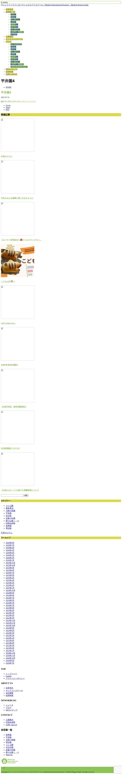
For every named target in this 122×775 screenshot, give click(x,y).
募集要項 (9, 508)
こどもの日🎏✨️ (8, 281)
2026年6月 (10, 548)
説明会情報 (10, 523)
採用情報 (9, 72)
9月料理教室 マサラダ (10, 448)
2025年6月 (10, 575)
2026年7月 (10, 545)
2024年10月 (10, 590)
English (8, 676)
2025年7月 (10, 573)
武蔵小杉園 (15, 29)
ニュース (9, 705)
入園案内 (9, 37)
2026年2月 (10, 558)
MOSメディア (12, 69)
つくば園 (14, 24)
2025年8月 (10, 570)
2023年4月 (10, 615)
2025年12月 (10, 563)
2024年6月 (10, 600)
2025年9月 (10, 568)
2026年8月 (10, 543)
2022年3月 (10, 636)
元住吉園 (14, 27)
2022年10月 (10, 625)
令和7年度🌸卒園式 (9, 364)
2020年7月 (10, 663)
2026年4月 (10, 553)
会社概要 (9, 693)
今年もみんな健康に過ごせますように (17, 198)
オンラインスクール (14, 39)
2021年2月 (10, 648)
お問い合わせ (11, 74)
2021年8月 (10, 643)
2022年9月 (10, 628)
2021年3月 (10, 646)
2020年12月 (10, 653)
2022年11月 (10, 623)
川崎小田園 (15, 19)
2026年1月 (10, 560)
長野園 (13, 14)
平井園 (13, 17)
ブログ (8, 42)
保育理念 (9, 9)
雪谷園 (13, 22)
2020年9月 (10, 661)
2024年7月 (10, 598)
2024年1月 (10, 605)
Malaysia (13, 34)
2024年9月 (10, 593)
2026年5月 (10, 550)
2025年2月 (10, 585)
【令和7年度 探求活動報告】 (14, 406)
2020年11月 (10, 656)
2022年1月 (10, 638)
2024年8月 (10, 595)
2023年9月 (10, 608)
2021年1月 (10, 651)
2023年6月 (10, 610)
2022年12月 (10, 620)
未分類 (8, 516)
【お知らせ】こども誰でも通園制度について (20, 490)
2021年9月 (10, 641)
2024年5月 (10, 603)
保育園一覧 (10, 12)
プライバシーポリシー (15, 678)
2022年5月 (10, 633)
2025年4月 (10, 580)
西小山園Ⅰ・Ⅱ (17, 32)
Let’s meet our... (8, 323)
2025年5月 (10, 578)
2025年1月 (10, 588)
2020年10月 (10, 658)
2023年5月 (10, 613)
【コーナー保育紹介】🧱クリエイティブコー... (21, 239)
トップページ (11, 674)
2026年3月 (10, 555)
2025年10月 (10, 565)
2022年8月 (10, 631)
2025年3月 (10, 583)
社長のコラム (16, 44)
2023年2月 (10, 618)
